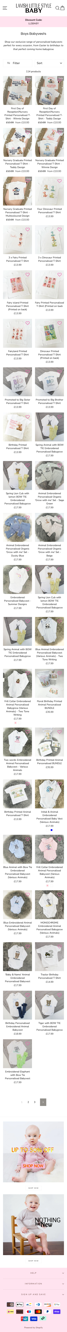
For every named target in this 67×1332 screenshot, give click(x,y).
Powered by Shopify (33, 1327)
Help (33, 1273)
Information (33, 1283)
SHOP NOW (33, 1188)
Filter (16, 63)
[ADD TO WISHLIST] (27, 80)
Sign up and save (33, 1294)
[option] (33, 22)
